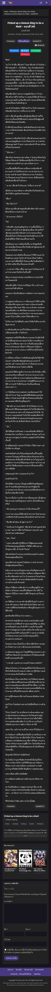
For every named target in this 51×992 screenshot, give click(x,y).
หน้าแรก (10, 970)
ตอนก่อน (11, 41)
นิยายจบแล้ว (39, 970)
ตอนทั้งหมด (25, 41)
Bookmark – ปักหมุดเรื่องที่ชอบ (20, 974)
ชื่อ (6, 929)
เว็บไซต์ (7, 940)
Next (7, 60)
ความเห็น (8, 901)
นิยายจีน (19, 970)
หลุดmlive (37, 974)
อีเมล (28, 929)
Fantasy (23, 824)
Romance (40, 824)
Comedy (15, 824)
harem (32, 824)
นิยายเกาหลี (28, 970)
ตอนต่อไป (36, 41)
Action (7, 824)
